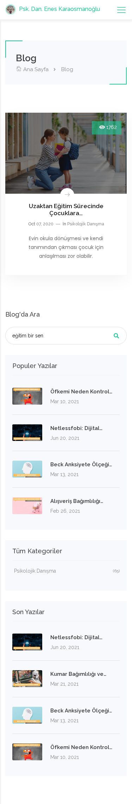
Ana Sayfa (35, 69)
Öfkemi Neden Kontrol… (81, 391)
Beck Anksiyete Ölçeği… (81, 464)
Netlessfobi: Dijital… (76, 428)
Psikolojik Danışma (85, 224)
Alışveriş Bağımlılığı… (76, 501)
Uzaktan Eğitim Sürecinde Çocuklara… (66, 209)
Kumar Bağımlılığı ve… (78, 674)
